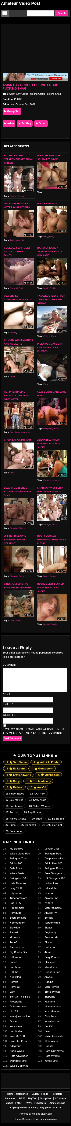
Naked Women (40, 806)
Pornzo (11, 812)
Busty (45, 576)
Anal (12, 240)
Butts (10, 824)
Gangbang (15, 432)
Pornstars (57, 1094)
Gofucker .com (18, 1006)
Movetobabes (52, 1006)
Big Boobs (56, 818)
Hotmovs (49, 947)
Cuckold (14, 288)
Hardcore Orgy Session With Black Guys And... (49, 251)
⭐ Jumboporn (49, 774)
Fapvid (14, 932)
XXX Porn (37, 793)
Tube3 (13, 942)
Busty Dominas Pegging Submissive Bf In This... (51, 540)
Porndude (15, 912)
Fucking (26, 123)
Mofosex (15, 937)
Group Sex (13, 111)
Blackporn (50, 962)
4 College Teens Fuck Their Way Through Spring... (51, 299)
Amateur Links (57, 1103)
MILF (19, 1103)
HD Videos (60, 1098)
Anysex (48, 976)
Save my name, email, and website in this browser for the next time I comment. (35, 731)
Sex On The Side (20, 996)
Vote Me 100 (17, 1036)
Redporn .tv (17, 947)
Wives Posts (17, 873)
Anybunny (50, 932)
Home (10, 1094)
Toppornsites (52, 922)
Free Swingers (53, 873)
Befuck (48, 917)
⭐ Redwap (15, 787)
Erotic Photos (52, 991)
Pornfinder (16, 1031)
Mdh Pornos (51, 986)
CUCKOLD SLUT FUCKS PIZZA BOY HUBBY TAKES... (17, 251)
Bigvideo (15, 927)
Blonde (22, 528)
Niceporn (49, 893)
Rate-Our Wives (54, 1050)
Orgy (12, 377)
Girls (12, 620)
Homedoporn (17, 922)
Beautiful (14, 528)
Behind (13, 196)
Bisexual (14, 576)
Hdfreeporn (16, 957)
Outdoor (53, 524)
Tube (37, 818)
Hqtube (48, 981)
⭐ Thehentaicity (39, 781)
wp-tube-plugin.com (42, 1114)
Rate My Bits (52, 1055)
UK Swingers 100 (54, 878)
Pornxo (14, 981)
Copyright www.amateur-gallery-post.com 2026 (35, 1107)
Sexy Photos (51, 957)
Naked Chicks (15, 818)
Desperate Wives (54, 858)
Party (56, 428)
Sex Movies (14, 799)
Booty (52, 236)
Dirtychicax (51, 1016)
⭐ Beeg (13, 781)
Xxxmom (49, 1001)
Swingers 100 (18, 878)
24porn (48, 902)
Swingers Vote (18, 1060)
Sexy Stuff (16, 888)
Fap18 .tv (15, 902)
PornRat (15, 986)
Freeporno (16, 1001)
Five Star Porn (18, 1041)
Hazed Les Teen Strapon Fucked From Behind (18, 159)
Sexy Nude (37, 799)
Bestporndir (51, 937)
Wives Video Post (20, 853)
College (46, 336)
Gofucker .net (52, 824)
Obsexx (14, 1021)
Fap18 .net (32, 812)
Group (42, 123)
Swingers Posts (53, 868)
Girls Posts (16, 868)
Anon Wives (17, 1050)
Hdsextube (50, 888)
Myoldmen (50, 967)
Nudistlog (15, 976)
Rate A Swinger (19, 1055)
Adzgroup (15, 1045)
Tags (45, 1094)
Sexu (47, 1031)
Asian (10, 123)
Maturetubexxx (53, 907)
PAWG (29, 1103)
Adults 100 (16, 863)
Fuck (53, 336)
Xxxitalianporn (52, 1011)
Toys (12, 473)
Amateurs (10, 1098)
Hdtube (14, 971)
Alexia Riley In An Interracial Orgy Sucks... (48, 444)
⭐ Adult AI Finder (46, 762)
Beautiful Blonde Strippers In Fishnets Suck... (17, 492)
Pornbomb (16, 967)
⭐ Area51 (37, 787)
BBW (22, 1098)
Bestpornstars (18, 917)
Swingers (41, 1103)
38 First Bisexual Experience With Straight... (15, 540)
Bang (45, 236)
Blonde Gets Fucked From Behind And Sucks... (50, 588)
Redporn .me (52, 971)
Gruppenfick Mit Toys (18, 440)
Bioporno (49, 996)
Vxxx (12, 991)
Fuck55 (48, 1026)
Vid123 (14, 1011)
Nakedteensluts (53, 1036)
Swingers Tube (18, 858)
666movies (51, 1041)
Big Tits (32, 1098)
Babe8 (13, 962)
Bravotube (13, 831)
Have (18, 620)
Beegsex (28, 824)
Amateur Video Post (20, 3)
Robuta (48, 1045)
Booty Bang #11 (47, 203)
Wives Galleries (19, 1065)
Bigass (48, 927)
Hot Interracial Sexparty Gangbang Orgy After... (17, 396)
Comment (11, 664)
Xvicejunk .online (20, 1016)
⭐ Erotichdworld (19, 774)
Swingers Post (53, 853)
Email (8, 704)
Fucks (22, 288)
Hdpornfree (16, 893)
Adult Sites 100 (53, 863)
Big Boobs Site (18, 952)
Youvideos (16, 1026)
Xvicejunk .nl (51, 1021)
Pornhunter (14, 806)
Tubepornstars (18, 897)
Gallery (35, 1094)
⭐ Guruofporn (42, 768)
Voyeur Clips (51, 848)
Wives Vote (51, 1060)
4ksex (47, 952)
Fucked (20, 196)
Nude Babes (14, 793)
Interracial (19, 240)
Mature (9, 1103)
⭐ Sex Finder (17, 762)
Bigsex (48, 942)
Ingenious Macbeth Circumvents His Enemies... (49, 348)
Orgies (13, 332)
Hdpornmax (17, 907)
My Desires (16, 848)
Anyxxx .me (51, 897)
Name (8, 693)
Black (45, 288)
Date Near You (18, 883)
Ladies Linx (51, 883)
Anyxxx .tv (50, 912)
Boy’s (21, 576)
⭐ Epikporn (16, 768)
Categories (22, 1094)
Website (9, 714)
